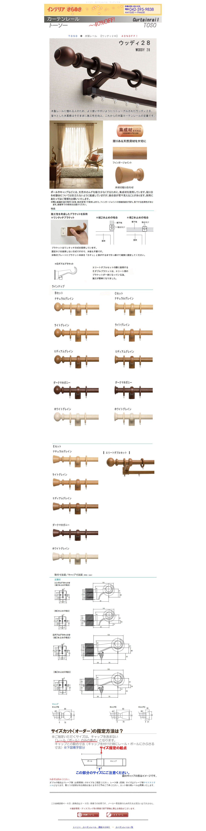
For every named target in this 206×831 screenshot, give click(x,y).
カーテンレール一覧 (124, 827)
